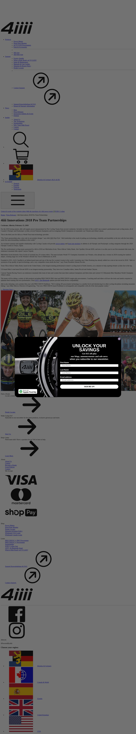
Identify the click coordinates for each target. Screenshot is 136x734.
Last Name (64, 370)
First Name (64, 362)
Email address (66, 377)
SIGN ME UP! (89, 387)
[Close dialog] (119, 339)
